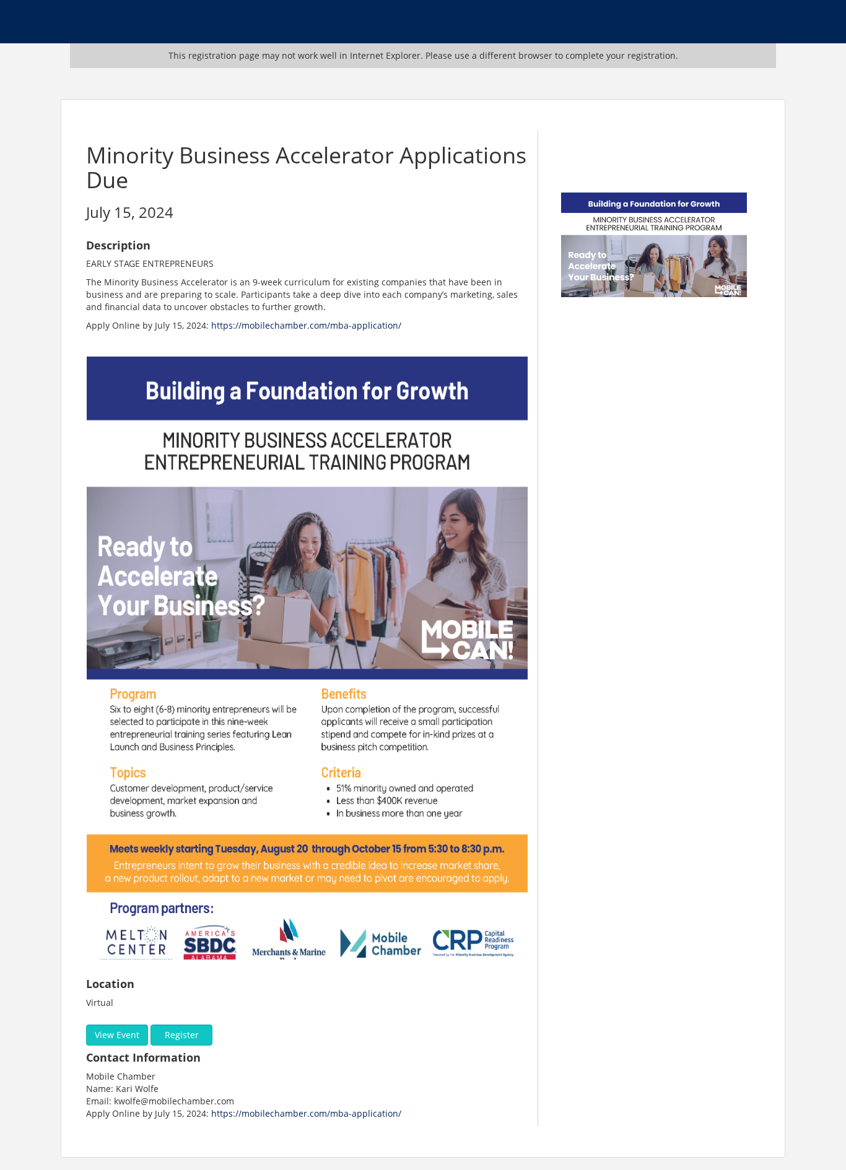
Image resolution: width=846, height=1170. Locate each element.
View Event (117, 1035)
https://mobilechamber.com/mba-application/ (306, 325)
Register (182, 1035)
